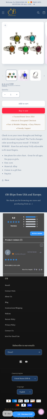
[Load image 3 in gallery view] (35, 75)
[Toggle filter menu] (41, 245)
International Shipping (13, 308)
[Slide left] (3, 76)
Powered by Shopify (27, 417)
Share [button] (7, 180)
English (22, 392)
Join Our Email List (12, 336)
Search (7, 285)
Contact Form (10, 291)
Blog (6, 302)
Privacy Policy (10, 325)
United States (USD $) (22, 378)
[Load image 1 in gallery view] (11, 75)
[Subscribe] (39, 352)
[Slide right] (44, 76)
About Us (8, 296)
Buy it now (23, 110)
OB (18, 417)
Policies (8, 313)
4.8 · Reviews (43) (25, 414)
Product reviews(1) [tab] (13, 240)
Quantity (5, 90)
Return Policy (10, 319)
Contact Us (9, 330)
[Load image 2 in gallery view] (23, 75)
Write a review (37, 233)
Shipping (4, 85)
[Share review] (40, 252)
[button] (3, 12)
